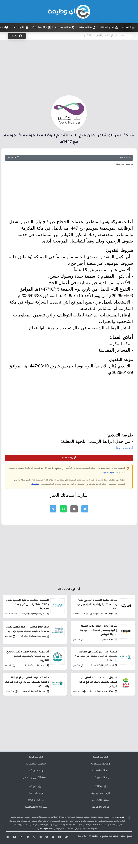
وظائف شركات (125, 158)
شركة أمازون (108, 640)
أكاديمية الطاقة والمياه (35, 666)
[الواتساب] (33, 837)
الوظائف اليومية (100, 793)
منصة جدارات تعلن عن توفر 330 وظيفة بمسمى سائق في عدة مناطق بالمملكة (27, 682)
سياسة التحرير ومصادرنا (36, 777)
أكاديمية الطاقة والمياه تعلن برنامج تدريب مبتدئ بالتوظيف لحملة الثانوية (27, 656)
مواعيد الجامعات (36, 764)
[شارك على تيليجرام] (53, 508)
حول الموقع (36, 786)
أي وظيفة (96, 836)
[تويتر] (46, 837)
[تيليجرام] (27, 837)
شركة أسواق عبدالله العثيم (101, 691)
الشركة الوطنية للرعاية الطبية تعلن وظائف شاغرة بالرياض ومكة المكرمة (27, 604)
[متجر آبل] (14, 837)
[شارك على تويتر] (84, 508)
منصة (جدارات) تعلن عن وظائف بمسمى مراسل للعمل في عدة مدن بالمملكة (96, 656)
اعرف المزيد (108, 473)
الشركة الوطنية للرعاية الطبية (33, 614)
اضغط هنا (124, 447)
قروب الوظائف (100, 807)
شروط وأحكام (36, 800)
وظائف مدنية (100, 757)
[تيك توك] (66, 837)
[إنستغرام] (40, 837)
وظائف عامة (36, 757)
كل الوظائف (101, 786)
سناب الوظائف (100, 800)
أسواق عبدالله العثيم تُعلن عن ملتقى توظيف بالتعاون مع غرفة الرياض (98, 682)
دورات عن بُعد (36, 771)
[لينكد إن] (20, 837)
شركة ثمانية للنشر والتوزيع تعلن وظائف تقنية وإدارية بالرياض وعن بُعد (97, 604)
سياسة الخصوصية (36, 807)
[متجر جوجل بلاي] (7, 837)
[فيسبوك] (59, 837)
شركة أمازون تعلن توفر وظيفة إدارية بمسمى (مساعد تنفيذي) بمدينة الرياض (98, 630)
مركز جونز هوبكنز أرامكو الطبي (33, 636)
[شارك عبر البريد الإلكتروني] (74, 508)
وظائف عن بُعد (100, 777)
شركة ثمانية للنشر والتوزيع (101, 614)
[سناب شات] (53, 837)
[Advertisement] (69, 69)
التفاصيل (35, 484)
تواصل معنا (36, 793)
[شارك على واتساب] (63, 508)
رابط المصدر (68, 458)
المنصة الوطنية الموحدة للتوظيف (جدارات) (101, 666)
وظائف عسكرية (100, 764)
